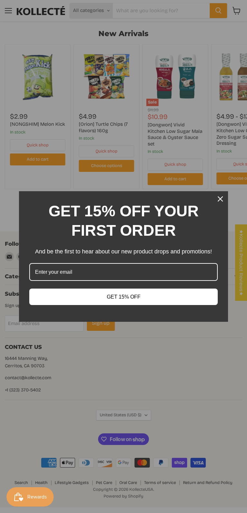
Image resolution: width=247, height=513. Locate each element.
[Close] (220, 199)
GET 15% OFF (124, 297)
